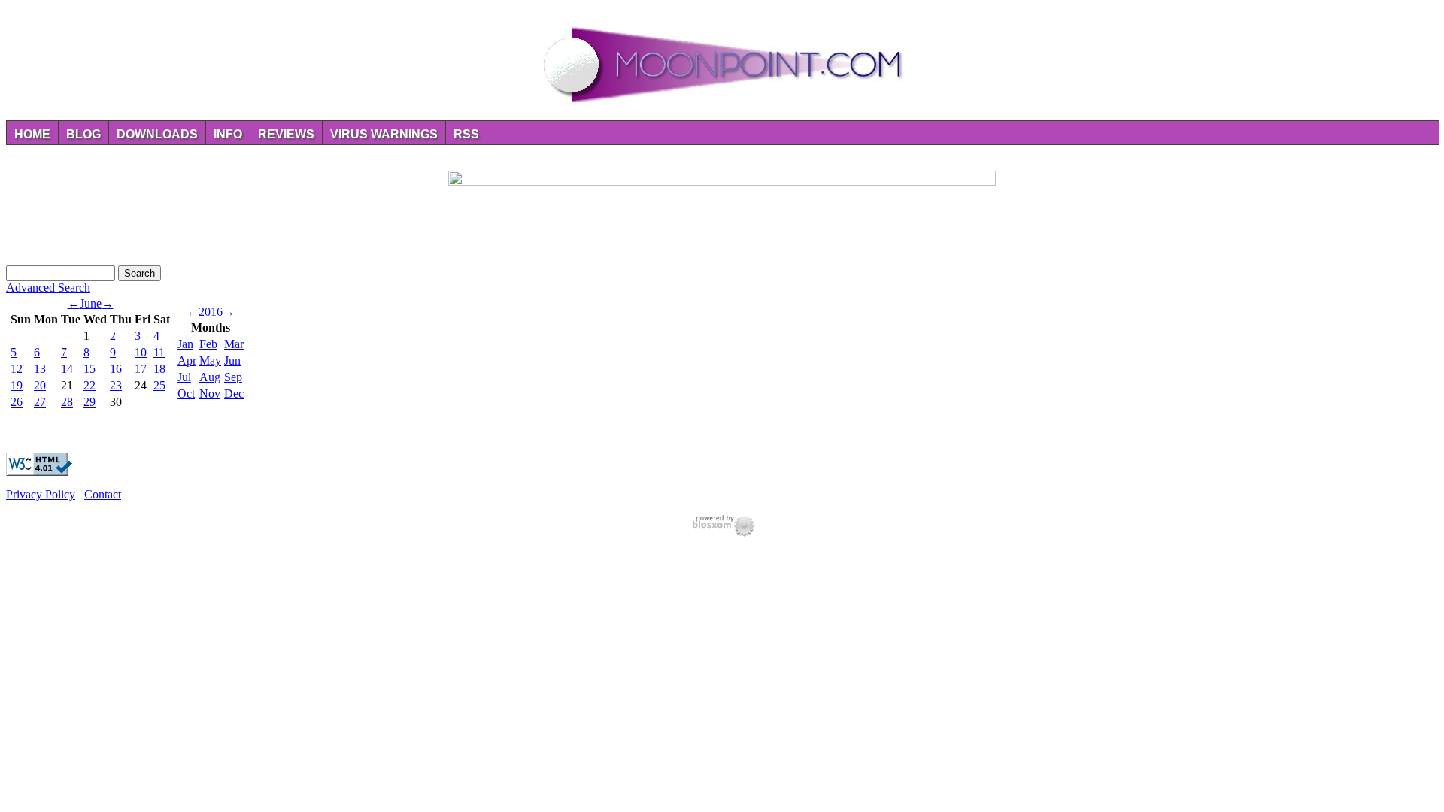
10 (141, 352)
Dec (234, 393)
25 (159, 385)
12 (17, 368)
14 (67, 368)
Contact (102, 494)
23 (116, 385)
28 (67, 401)
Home (32, 134)
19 (17, 385)
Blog (83, 134)
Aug (209, 377)
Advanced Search (48, 287)
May (210, 360)
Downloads (157, 134)
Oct (186, 393)
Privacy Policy (40, 494)
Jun (232, 360)
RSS (466, 134)
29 (89, 401)
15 (89, 368)
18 (159, 368)
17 (141, 368)
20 (40, 385)
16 (116, 368)
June (91, 303)
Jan (185, 344)
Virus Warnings (384, 134)
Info (228, 134)
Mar (234, 344)
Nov (209, 393)
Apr (186, 360)
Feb (208, 344)
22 (89, 385)
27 (40, 401)
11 (159, 352)
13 (40, 368)
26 (17, 401)
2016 (211, 311)
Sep (233, 377)
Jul (184, 377)
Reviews (286, 134)
